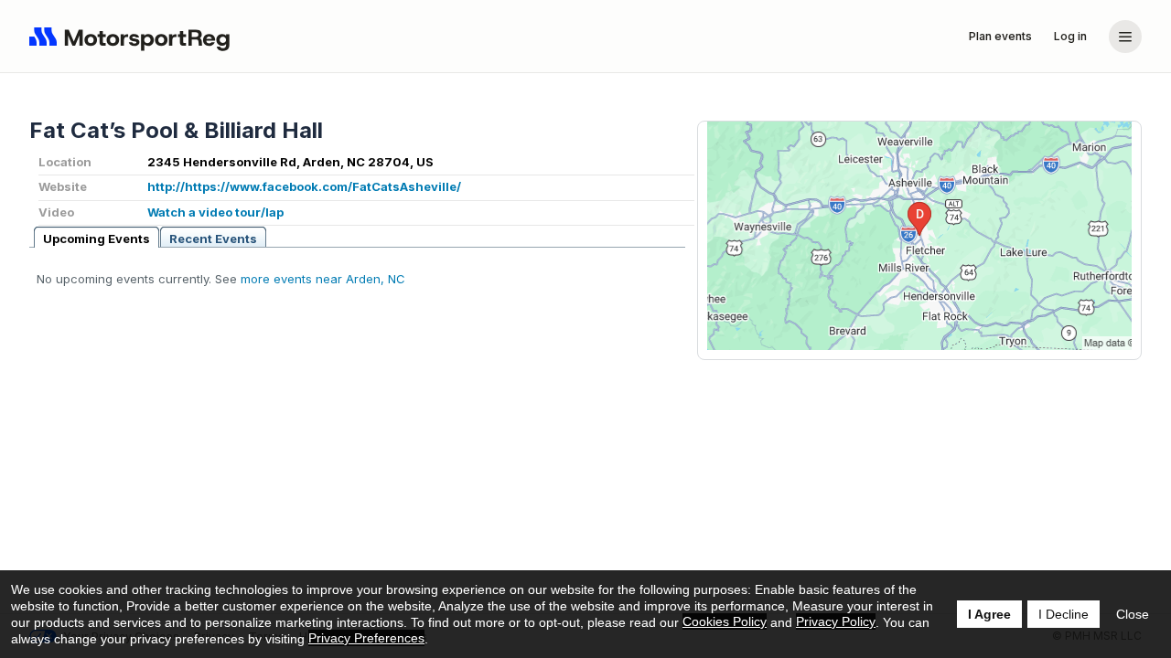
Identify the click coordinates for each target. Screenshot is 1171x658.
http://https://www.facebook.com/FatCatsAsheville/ (304, 186)
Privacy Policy (836, 621)
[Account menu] (1125, 36)
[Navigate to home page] (133, 36)
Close (1132, 614)
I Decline (1063, 614)
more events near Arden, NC (323, 278)
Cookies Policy (724, 621)
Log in (1070, 36)
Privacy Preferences (366, 638)
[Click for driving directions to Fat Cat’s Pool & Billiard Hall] (919, 236)
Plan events (1000, 36)
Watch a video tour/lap (215, 212)
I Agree (989, 614)
